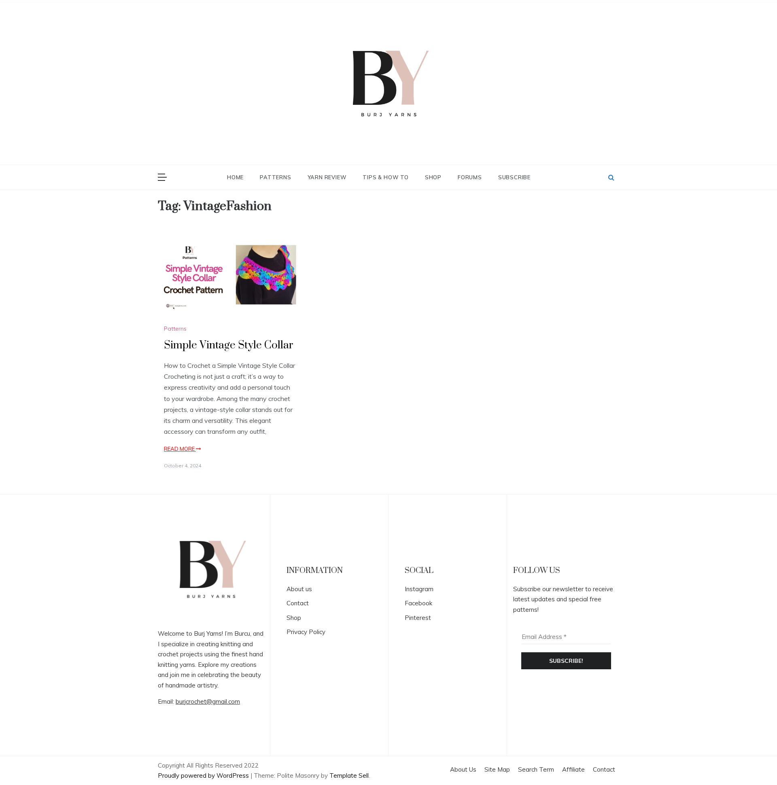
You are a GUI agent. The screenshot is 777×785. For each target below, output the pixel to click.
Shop (433, 177)
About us (299, 589)
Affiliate (573, 769)
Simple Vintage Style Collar (228, 345)
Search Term (536, 769)
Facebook (418, 603)
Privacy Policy (306, 632)
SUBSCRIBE (514, 177)
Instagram (419, 589)
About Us (463, 769)
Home (235, 177)
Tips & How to (385, 177)
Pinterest (418, 618)
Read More (180, 449)
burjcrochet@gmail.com (208, 701)
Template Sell (349, 775)
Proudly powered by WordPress (204, 775)
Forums (470, 177)
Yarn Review (327, 177)
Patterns (275, 177)
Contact (298, 603)
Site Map (497, 769)
